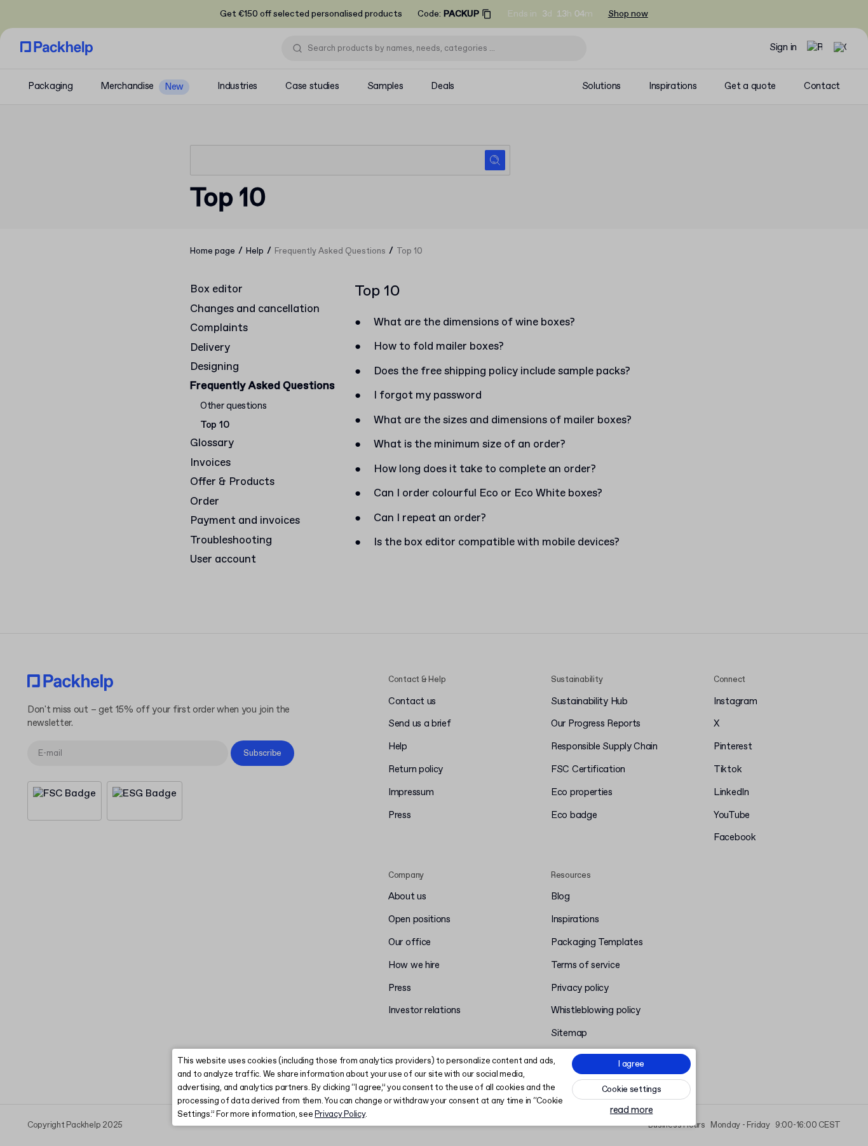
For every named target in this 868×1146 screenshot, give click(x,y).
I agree (631, 1064)
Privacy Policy (340, 1114)
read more (631, 1111)
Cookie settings (631, 1089)
